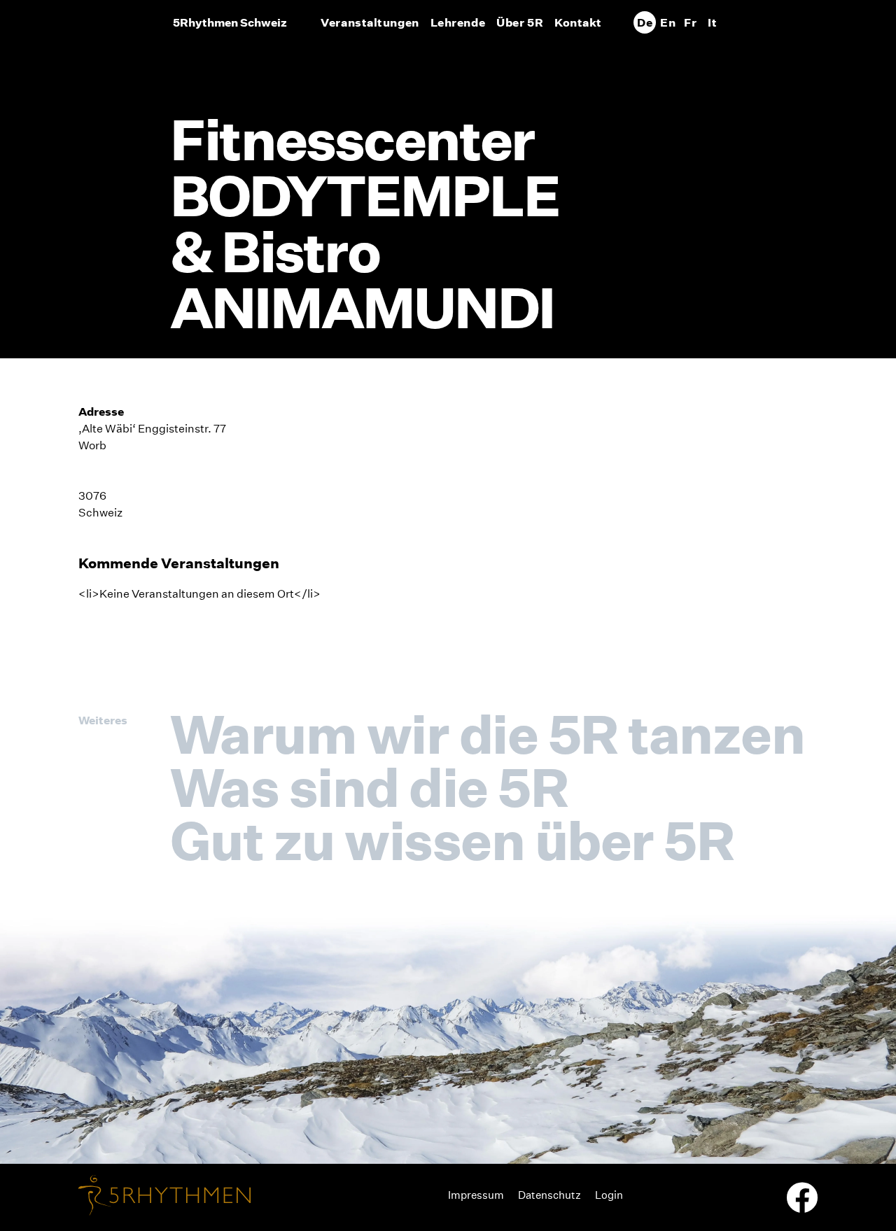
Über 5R (519, 22)
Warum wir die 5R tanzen (487, 734)
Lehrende (457, 22)
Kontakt (578, 22)
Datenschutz (549, 1195)
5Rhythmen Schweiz (230, 22)
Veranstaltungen (370, 22)
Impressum (476, 1195)
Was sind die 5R (369, 787)
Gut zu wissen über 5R (452, 840)
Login (609, 1195)
